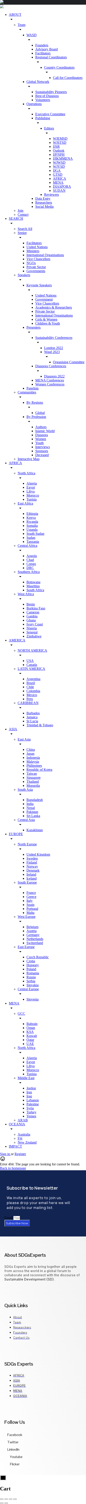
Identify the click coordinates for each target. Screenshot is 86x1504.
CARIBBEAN (28, 703)
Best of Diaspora (47, 96)
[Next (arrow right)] (6, 1503)
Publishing (42, 118)
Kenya (31, 517)
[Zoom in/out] (15, 1499)
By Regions (34, 402)
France (31, 893)
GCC (21, 1013)
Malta (30, 913)
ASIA (13, 729)
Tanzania (32, 541)
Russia (31, 977)
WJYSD (59, 166)
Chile (30, 687)
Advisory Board (46, 49)
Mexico (31, 695)
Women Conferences (49, 384)
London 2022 (53, 348)
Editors (49, 128)
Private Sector (36, 267)
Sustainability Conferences (53, 338)
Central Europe (28, 989)
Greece (31, 897)
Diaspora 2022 (54, 376)
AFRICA (59, 178)
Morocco (32, 495)
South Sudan (35, 533)
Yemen (31, 1116)
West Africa (26, 594)
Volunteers (42, 100)
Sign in (5, 1154)
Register (20, 1154)
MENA (58, 182)
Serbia (30, 981)
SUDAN (59, 190)
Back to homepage (13, 1168)
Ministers (32, 251)
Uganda (31, 529)
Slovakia (32, 985)
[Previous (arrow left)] (2, 1503)
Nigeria (31, 628)
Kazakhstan (34, 830)
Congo (31, 564)
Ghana (31, 620)
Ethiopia (32, 513)
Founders (41, 45)
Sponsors (41, 451)
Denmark (32, 870)
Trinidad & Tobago (39, 725)
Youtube (15, 1456)
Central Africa (27, 545)
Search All (25, 229)
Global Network (37, 82)
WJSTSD (59, 142)
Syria (30, 1108)
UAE (30, 1044)
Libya (30, 491)
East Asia (24, 739)
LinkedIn (13, 1449)
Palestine (32, 1104)
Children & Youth (47, 323)
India (30, 804)
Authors (41, 427)
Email (8, 1218)
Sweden (32, 858)
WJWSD (59, 162)
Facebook (14, 1434)
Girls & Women (46, 319)
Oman (30, 1028)
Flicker (14, 1464)
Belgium (32, 927)
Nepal (30, 808)
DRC (30, 568)
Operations (34, 104)
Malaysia (32, 761)
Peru (29, 699)
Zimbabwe (33, 636)
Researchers (43, 202)
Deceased (42, 455)
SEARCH (16, 218)
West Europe (27, 917)
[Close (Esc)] (2, 1499)
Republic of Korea (39, 769)
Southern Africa (29, 572)
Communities (27, 392)
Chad (30, 560)
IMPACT (15, 1146)
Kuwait (31, 1036)
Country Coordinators (59, 67)
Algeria (31, 483)
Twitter (13, 1442)
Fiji (20, 1138)
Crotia (30, 961)
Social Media (44, 206)
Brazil (30, 683)
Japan (30, 753)
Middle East (26, 1078)
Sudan (30, 537)
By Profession (36, 417)
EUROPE (16, 834)
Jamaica (31, 717)
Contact (23, 214)
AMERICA (17, 640)
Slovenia (32, 999)
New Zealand (27, 1142)
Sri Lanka (33, 816)
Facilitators (42, 53)
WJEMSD (60, 138)
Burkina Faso (35, 608)
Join (20, 210)
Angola (31, 556)
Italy (29, 901)
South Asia (25, 789)
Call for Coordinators (67, 78)
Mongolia (33, 785)
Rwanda (32, 521)
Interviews (42, 447)
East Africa (25, 503)
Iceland (31, 878)
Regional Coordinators (51, 57)
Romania (32, 973)
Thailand (32, 781)
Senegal (31, 632)
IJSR (56, 146)
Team (21, 25)
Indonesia (33, 757)
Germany (32, 935)
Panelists (32, 388)
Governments (35, 271)
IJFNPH (59, 154)
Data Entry (42, 198)
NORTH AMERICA (32, 650)
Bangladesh (34, 800)
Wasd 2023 (52, 352)
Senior (22, 233)
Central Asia (26, 820)
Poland (31, 969)
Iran (29, 1092)
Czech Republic (37, 957)
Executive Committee (50, 114)
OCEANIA (17, 1124)
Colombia (33, 691)
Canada (31, 665)
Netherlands (34, 939)
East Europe (26, 947)
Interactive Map (28, 459)
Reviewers (51, 194)
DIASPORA (62, 186)
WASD (31, 35)
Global (40, 413)
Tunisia (31, 499)
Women (40, 439)
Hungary (32, 965)
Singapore (33, 777)
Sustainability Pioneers (51, 92)
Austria (31, 931)
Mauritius (33, 586)
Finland (31, 862)
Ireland (31, 874)
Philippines (34, 765)
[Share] (6, 1499)
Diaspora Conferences (50, 366)
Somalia (32, 525)
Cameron (32, 612)
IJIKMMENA (63, 158)
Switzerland (34, 943)
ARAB (23, 1120)
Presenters (33, 327)
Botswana (33, 582)
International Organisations (45, 255)
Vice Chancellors (38, 259)
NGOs (31, 263)
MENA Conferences (49, 380)
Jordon (31, 1088)
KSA (30, 1032)
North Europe (27, 844)
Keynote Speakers (39, 285)
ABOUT (15, 14)
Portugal (32, 909)
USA (30, 661)
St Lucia (32, 721)
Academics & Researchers (53, 307)
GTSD (57, 174)
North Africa (26, 473)
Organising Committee (68, 362)
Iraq (29, 1096)
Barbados (33, 713)
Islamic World (45, 431)
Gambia (31, 616)
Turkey (31, 1112)
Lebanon (32, 1100)
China (30, 749)
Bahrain (31, 1024)
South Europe (27, 882)
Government (44, 299)
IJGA (57, 170)
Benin (30, 604)
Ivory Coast (34, 624)
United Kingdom (38, 854)
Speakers (24, 275)
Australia (24, 1134)
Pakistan (32, 812)
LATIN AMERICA (31, 669)
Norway (32, 866)
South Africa (35, 590)
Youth (39, 443)
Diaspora (41, 435)
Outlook (58, 150)
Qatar (30, 1040)
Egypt (30, 487)
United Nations (37, 247)
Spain (30, 905)
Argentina (33, 679)
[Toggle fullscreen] (10, 1499)
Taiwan (31, 773)
